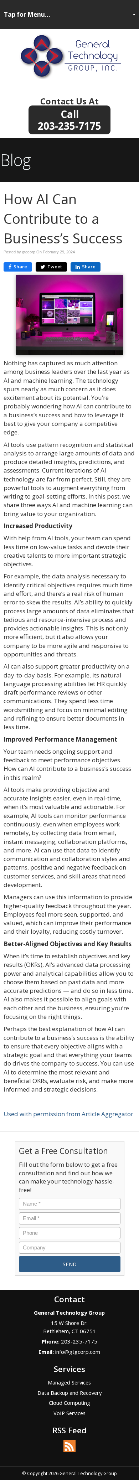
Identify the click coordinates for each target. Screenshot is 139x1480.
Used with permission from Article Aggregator (68, 1114)
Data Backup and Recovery (69, 1392)
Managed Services (69, 1382)
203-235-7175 (69, 125)
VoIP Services (69, 1413)
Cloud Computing (69, 1402)
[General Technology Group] (70, 55)
